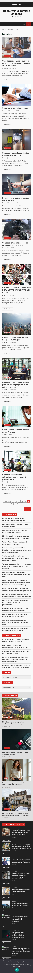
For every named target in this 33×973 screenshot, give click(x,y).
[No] (31, 966)
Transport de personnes (21, 844)
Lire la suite (7, 80)
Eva (5, 203)
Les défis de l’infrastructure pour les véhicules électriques (20, 919)
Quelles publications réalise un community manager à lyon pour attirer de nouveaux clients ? (15, 558)
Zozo (5, 111)
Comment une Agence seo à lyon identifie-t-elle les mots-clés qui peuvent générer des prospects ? (16, 550)
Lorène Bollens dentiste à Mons (13, 657)
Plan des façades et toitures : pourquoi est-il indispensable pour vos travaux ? (16, 800)
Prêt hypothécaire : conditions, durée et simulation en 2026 (16, 739)
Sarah (5, 342)
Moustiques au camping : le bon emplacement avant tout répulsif (16, 709)
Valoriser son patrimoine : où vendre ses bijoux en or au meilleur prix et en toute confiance (16, 566)
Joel (5, 158)
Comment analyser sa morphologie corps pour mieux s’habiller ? (16, 770)
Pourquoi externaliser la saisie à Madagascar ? (16, 184)
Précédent (7, 501)
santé (14, 947)
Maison (14, 871)
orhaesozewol (7, 645)
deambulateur (7, 665)
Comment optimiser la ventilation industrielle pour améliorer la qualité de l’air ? (16, 574)
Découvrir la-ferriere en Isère (16, 12)
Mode (5, 778)
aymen (6, 68)
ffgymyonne (6, 639)
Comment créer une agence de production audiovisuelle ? (16, 229)
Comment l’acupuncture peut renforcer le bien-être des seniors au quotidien (21, 832)
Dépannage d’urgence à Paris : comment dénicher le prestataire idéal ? (21, 876)
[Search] (24, 24)
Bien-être (15, 828)
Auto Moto (16, 915)
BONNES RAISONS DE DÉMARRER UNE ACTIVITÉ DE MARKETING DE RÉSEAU (16, 274)
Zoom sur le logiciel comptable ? (16, 95)
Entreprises (7, 56)
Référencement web (28, 24)
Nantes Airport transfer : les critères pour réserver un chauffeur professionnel (15, 602)
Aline (5, 434)
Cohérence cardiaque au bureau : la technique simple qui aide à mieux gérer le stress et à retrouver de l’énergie (16, 582)
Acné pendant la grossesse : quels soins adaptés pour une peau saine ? (21, 951)
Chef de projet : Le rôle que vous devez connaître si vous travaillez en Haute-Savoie (16, 47)
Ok (17, 970)
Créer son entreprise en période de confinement (16, 416)
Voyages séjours (8, 717)
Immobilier (7, 748)
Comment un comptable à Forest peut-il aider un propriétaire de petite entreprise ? (16, 369)
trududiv (5, 651)
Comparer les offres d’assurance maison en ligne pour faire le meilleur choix (15, 622)
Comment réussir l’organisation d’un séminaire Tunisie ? (16, 139)
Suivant (19, 504)
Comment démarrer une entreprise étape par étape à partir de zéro (16, 461)
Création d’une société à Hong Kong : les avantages (16, 324)
